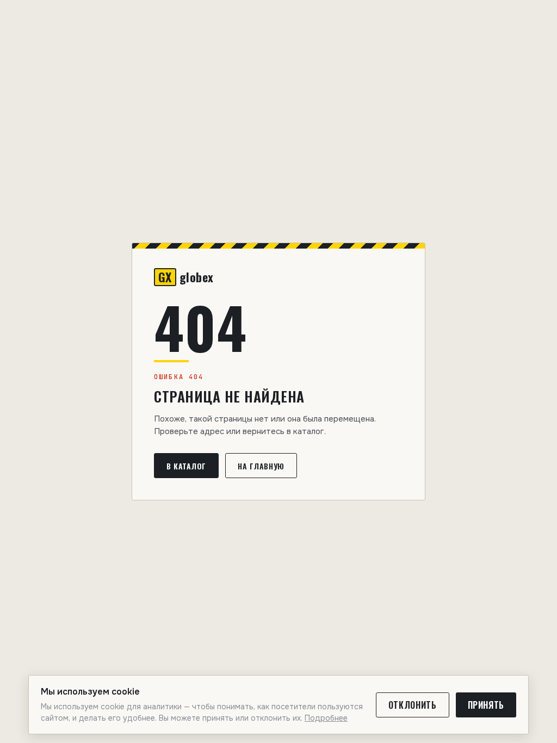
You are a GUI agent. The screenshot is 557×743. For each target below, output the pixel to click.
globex (186, 277)
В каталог (186, 466)
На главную (261, 466)
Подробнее (326, 718)
